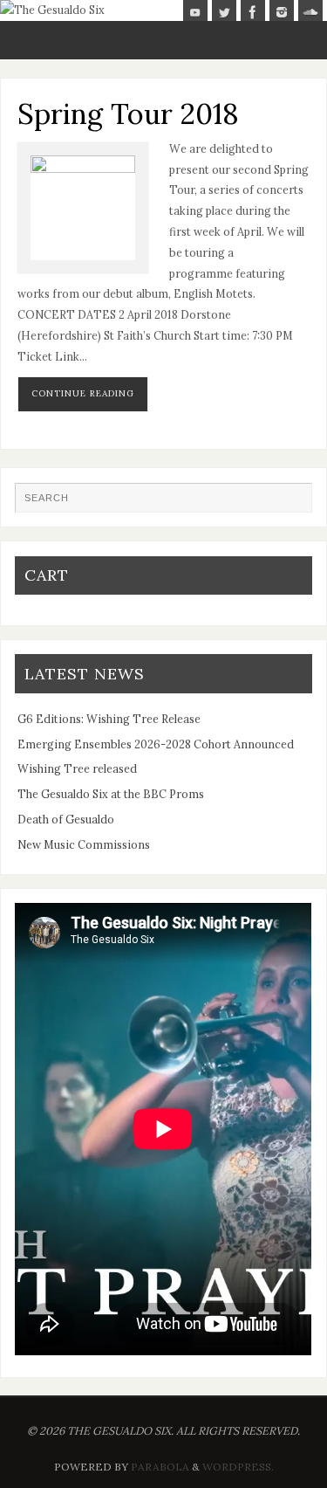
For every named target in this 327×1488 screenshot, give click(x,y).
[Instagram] (281, 12)
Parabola (160, 1466)
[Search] (290, 504)
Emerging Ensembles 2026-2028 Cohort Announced (155, 744)
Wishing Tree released (77, 768)
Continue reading (82, 393)
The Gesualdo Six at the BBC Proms (110, 794)
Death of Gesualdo (65, 819)
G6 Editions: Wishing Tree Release (109, 719)
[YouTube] (195, 12)
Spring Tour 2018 (128, 113)
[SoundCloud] (310, 12)
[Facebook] (253, 12)
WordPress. (238, 1466)
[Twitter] (224, 12)
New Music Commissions (83, 844)
